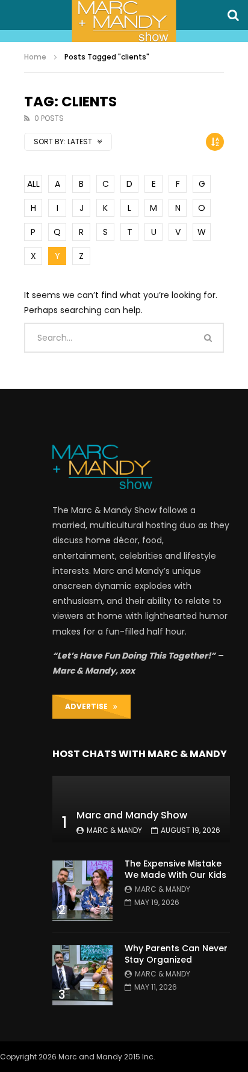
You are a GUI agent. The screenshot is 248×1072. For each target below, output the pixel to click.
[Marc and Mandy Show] (124, 21)
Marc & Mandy (114, 830)
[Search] (233, 15)
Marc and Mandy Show (131, 815)
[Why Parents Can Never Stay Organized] (82, 975)
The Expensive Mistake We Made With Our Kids (175, 869)
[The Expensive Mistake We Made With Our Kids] (82, 890)
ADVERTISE (89, 706)
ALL (33, 184)
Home (35, 57)
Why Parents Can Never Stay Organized (176, 954)
